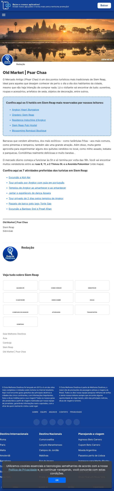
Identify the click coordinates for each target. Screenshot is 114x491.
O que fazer (20, 300)
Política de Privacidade (23, 469)
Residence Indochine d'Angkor (29, 120)
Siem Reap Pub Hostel (24, 125)
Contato (63, 412)
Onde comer (56, 300)
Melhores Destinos (85, 381)
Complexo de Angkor (20, 312)
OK (57, 480)
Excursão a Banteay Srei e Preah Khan (30, 208)
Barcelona (5, 460)
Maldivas (43, 455)
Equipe (43, 412)
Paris (2, 444)
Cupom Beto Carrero (89, 444)
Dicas (92, 300)
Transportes (92, 312)
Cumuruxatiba (46, 439)
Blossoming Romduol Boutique (29, 130)
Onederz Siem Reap (23, 114)
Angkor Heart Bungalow (25, 109)
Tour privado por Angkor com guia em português (36, 182)
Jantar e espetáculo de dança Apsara (30, 193)
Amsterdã (5, 455)
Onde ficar (92, 288)
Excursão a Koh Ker (19, 177)
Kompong (20, 324)
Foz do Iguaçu (46, 460)
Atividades (56, 312)
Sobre (35, 412)
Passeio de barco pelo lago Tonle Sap (30, 203)
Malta (3, 450)
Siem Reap (107, 59)
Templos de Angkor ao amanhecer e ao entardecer (37, 187)
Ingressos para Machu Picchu (93, 460)
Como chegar (56, 288)
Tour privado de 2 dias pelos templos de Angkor (36, 198)
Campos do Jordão (49, 450)
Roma (3, 439)
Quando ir (20, 288)
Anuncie (53, 412)
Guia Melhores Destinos (57, 15)
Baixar (104, 5)
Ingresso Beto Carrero (90, 439)
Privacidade (76, 412)
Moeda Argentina (87, 450)
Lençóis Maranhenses (50, 444)
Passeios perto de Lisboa (91, 455)
